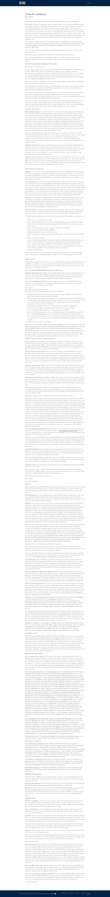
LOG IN (89, 3)
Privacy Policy (77, 893)
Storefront (71, 893)
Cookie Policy (83, 893)
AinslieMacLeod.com (64, 893)
